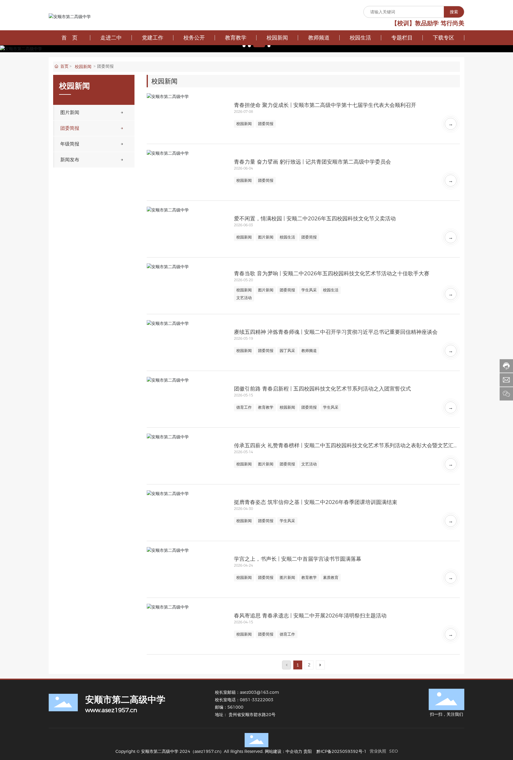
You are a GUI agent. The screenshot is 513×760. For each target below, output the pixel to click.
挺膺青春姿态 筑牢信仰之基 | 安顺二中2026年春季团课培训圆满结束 (315, 502)
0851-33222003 (257, 699)
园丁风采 (287, 350)
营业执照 (378, 751)
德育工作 (244, 407)
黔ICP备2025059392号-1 (341, 751)
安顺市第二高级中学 (125, 699)
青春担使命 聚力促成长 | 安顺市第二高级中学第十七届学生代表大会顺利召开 (325, 105)
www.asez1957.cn (111, 710)
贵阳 (307, 751)
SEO (393, 751)
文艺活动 (244, 297)
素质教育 (330, 577)
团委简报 (265, 123)
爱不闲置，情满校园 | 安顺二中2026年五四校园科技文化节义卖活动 (315, 218)
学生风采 (309, 289)
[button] (244, 45)
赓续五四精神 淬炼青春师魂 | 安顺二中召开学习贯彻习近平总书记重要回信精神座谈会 (336, 332)
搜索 (454, 12)
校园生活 (287, 237)
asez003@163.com (259, 692)
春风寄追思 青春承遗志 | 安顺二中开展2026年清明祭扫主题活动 (310, 615)
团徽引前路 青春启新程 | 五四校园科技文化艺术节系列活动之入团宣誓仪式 (322, 388)
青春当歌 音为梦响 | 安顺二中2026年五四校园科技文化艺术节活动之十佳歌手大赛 (331, 273)
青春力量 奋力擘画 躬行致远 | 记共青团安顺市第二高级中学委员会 (312, 162)
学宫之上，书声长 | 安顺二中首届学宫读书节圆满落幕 (297, 559)
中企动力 (294, 751)
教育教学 (265, 407)
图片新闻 (265, 237)
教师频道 (309, 350)
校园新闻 (83, 66)
